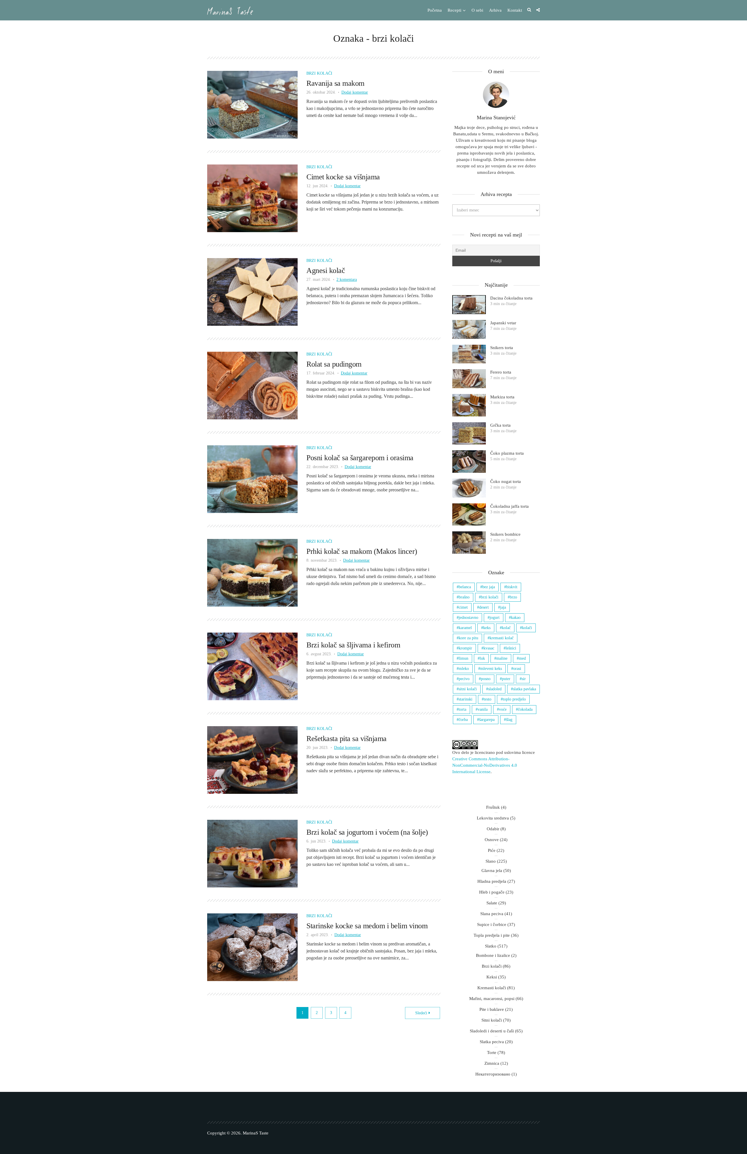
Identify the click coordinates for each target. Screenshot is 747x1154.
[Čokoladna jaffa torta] (469, 514)
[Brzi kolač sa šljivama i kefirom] (252, 665)
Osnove (492, 839)
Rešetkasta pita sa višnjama (346, 738)
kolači (527, 628)
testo (487, 699)
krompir (465, 648)
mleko (464, 668)
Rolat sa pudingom (334, 364)
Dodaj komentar (354, 92)
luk (482, 658)
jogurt (495, 617)
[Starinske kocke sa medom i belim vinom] (252, 946)
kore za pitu (468, 638)
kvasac (489, 648)
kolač (506, 628)
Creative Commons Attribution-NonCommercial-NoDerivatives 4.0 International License (484, 765)
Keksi (491, 977)
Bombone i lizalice (493, 955)
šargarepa (487, 719)
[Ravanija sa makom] (252, 104)
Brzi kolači (319, 73)
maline (501, 658)
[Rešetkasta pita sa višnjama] (252, 759)
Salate (491, 903)
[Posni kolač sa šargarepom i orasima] (252, 478)
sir (524, 679)
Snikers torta (501, 347)
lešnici (511, 648)
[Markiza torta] (469, 405)
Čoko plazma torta (507, 453)
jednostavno (468, 617)
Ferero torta (500, 372)
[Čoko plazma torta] (469, 461)
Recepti (454, 10)
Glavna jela (491, 870)
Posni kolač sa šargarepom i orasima (359, 457)
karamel (465, 628)
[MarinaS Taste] (230, 10)
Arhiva (495, 10)
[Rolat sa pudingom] (252, 385)
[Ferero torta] (469, 378)
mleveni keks (491, 668)
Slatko (490, 946)
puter (506, 679)
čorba (463, 719)
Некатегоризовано (492, 1074)
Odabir (493, 828)
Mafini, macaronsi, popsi (491, 998)
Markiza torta (502, 397)
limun (463, 658)
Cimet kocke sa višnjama (343, 177)
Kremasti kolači (491, 987)
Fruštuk (493, 807)
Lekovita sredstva (493, 818)
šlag (509, 719)
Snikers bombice (505, 534)
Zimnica (491, 1063)
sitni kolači (468, 689)
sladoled (495, 689)
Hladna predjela (491, 881)
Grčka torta (500, 425)
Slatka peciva (492, 1041)
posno (486, 679)
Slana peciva (491, 913)
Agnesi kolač (325, 270)
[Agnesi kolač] (252, 291)
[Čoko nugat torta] (469, 488)
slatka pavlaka (524, 689)
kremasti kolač (502, 638)
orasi (517, 668)
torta (462, 709)
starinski (465, 699)
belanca (465, 587)
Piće (491, 850)
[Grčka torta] (469, 433)
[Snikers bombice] (469, 542)
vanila (483, 709)
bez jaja (488, 587)
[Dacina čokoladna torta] (469, 304)
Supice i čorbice (491, 924)
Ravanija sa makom (335, 83)
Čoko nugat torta (505, 481)
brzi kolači (489, 597)
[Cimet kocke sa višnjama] (252, 197)
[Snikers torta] (469, 354)
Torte (491, 1052)
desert (484, 607)
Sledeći (421, 1013)
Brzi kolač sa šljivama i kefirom (353, 645)
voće (503, 709)
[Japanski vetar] (469, 329)
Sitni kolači (491, 1020)
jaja (503, 607)
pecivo (464, 679)
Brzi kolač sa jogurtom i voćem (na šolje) (367, 832)
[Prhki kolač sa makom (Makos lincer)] (252, 572)
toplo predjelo (514, 699)
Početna (434, 10)
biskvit (511, 587)
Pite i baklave (491, 1009)
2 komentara (346, 279)
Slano (491, 861)
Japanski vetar (503, 323)
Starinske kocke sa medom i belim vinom (366, 926)
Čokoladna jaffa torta (509, 506)
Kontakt (514, 10)
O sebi (477, 10)
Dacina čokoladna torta (511, 298)
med (522, 658)
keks (487, 628)
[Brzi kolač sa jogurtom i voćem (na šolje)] (252, 853)
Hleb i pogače (492, 892)
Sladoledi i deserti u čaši (492, 1031)
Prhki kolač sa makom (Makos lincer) (361, 551)
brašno (464, 597)
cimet (463, 607)
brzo (513, 597)
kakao (516, 617)
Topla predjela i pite (492, 935)
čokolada (525, 709)
